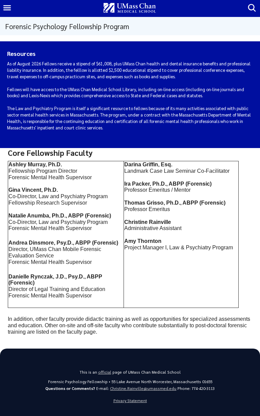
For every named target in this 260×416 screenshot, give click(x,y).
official (104, 372)
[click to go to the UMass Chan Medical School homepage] (129, 8)
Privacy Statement (130, 400)
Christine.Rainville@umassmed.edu (143, 388)
